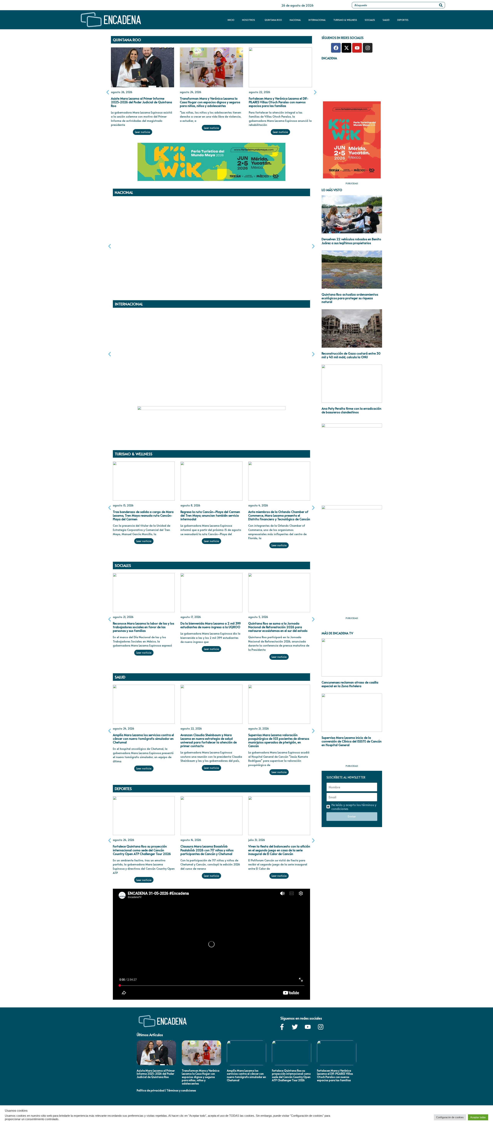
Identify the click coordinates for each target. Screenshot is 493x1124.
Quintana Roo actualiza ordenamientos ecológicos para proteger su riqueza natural (350, 298)
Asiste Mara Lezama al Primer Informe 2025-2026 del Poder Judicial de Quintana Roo (141, 102)
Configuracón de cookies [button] (450, 1117)
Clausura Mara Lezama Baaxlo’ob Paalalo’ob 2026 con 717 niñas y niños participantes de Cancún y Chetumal (206, 850)
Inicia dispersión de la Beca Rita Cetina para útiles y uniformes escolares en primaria (140, 254)
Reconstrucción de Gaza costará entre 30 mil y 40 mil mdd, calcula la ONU (351, 355)
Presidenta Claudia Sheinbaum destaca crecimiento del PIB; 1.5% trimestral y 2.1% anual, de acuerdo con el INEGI (277, 254)
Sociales (370, 19)
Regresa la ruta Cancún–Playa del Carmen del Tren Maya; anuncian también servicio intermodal (210, 515)
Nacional (295, 19)
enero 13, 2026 (257, 355)
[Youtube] (357, 48)
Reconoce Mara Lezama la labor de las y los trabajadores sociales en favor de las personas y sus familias (143, 627)
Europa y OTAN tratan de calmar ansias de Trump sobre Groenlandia (278, 363)
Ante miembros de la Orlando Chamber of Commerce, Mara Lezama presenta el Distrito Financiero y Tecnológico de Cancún (279, 515)
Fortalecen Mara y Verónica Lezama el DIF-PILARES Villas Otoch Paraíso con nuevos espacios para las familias (279, 102)
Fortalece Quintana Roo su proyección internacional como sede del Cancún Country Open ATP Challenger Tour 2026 (142, 850)
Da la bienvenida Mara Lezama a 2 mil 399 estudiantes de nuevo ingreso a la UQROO (210, 625)
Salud (386, 19)
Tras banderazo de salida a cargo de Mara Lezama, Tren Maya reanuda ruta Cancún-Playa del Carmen (143, 515)
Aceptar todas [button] (478, 1117)
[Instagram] (367, 48)
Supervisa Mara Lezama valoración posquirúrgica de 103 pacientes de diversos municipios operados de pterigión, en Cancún (278, 740)
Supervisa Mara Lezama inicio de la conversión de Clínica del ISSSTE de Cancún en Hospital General (351, 741)
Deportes (402, 19)
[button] (108, 92)
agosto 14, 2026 (190, 840)
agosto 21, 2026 (123, 617)
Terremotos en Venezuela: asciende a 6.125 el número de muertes (142, 363)
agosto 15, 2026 (123, 505)
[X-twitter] (346, 48)
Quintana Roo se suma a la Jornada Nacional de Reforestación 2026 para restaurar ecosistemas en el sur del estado (278, 627)
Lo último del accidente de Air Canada (207, 361)
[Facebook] (336, 48)
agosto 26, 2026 (121, 92)
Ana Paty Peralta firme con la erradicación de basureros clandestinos (351, 410)
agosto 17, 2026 (190, 617)
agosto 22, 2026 (259, 92)
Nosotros (248, 19)
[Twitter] (295, 1027)
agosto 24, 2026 (190, 92)
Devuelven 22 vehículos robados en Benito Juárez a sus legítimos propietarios (351, 241)
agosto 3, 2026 (123, 244)
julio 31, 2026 (256, 840)
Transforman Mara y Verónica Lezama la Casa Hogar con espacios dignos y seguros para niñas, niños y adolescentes (210, 102)
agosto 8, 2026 (190, 505)
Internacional (317, 19)
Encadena (329, 58)
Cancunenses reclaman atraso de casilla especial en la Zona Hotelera (350, 684)
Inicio (231, 19)
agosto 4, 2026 (123, 355)
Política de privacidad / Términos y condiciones (166, 1090)
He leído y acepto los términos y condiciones (353, 806)
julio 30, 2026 (189, 244)
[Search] (441, 5)
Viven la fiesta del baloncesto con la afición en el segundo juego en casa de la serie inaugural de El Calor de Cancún (279, 850)
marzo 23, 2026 (190, 355)
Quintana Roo (273, 19)
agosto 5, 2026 (258, 617)
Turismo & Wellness (345, 19)
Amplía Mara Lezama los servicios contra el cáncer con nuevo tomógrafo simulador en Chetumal (143, 738)
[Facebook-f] (282, 1027)
